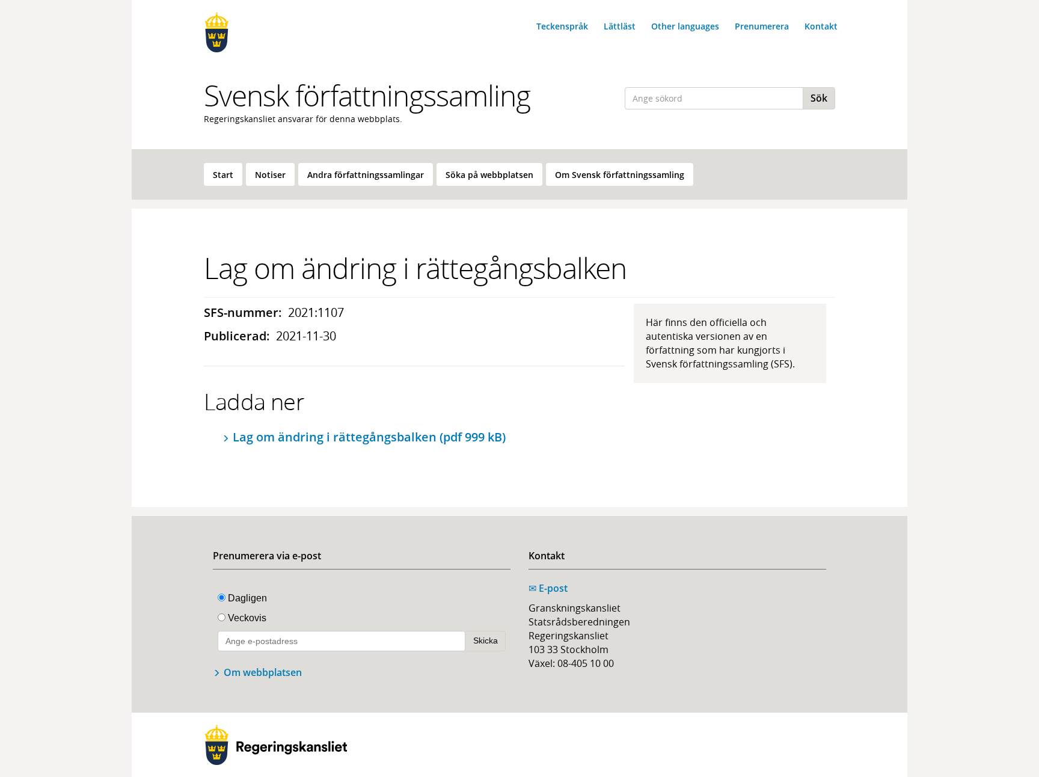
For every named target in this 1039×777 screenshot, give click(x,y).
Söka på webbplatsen (489, 174)
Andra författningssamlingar (365, 174)
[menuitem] (223, 174)
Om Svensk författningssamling (619, 174)
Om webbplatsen (263, 672)
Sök (819, 98)
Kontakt (821, 26)
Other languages (685, 26)
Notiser (270, 174)
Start (223, 174)
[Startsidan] (276, 32)
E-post (548, 588)
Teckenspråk (562, 26)
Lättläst (620, 26)
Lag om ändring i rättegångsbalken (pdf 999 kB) (369, 437)
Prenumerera (762, 26)
